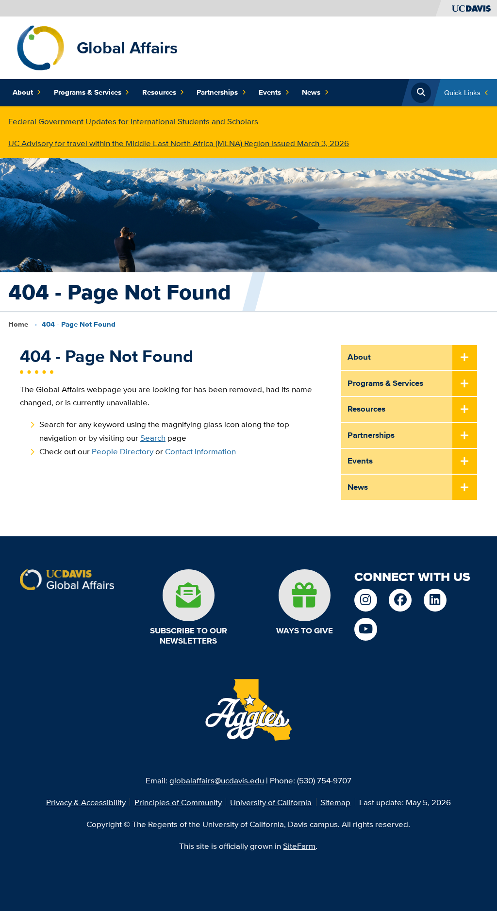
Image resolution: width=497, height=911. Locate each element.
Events (270, 92)
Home (18, 324)
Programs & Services (87, 92)
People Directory (122, 451)
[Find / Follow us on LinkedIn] (435, 600)
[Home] (40, 47)
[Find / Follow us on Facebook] (400, 600)
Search (153, 437)
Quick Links (462, 92)
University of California (271, 802)
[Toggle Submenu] (465, 358)
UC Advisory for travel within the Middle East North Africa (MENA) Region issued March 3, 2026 (178, 143)
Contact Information (200, 451)
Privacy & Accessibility (86, 802)
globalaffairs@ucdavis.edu (216, 780)
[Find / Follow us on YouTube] (365, 629)
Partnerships (217, 92)
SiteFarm (299, 846)
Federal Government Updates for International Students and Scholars (133, 121)
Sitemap (335, 802)
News (311, 92)
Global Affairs (127, 47)
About (23, 92)
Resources (159, 92)
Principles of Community (178, 802)
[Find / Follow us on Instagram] (365, 600)
